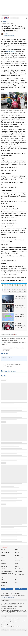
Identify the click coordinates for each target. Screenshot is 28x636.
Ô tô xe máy (3, 563)
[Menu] (2, 18)
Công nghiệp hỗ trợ (19, 569)
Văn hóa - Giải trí (19, 558)
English (3, 577)
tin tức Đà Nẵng (20, 347)
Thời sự (4, 21)
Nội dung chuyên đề (19, 574)
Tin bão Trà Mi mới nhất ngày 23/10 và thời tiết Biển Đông (20, 316)
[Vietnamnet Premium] (4, 547)
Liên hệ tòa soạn (5, 600)
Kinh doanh (17, 549)
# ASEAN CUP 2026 (15, 17)
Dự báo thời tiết (11, 347)
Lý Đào (5, 33)
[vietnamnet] (6, 18)
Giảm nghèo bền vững (6, 571)
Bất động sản (4, 566)
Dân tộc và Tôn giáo (5, 552)
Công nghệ (17, 560)
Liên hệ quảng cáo (6, 616)
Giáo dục (3, 555)
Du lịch (16, 563)
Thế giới (17, 555)
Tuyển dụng (23, 630)
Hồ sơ (16, 577)
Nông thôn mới (18, 571)
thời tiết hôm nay (10, 51)
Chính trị (17, 547)
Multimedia (4, 582)
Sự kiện (20, 588)
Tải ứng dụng (5, 630)
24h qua (3, 585)
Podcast (16, 582)
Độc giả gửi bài (14, 630)
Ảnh (2, 579)
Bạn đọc (16, 566)
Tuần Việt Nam (4, 569)
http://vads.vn (8, 624)
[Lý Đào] (2, 34)
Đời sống (3, 558)
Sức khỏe (3, 560)
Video (16, 579)
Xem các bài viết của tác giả (9, 35)
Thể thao (17, 552)
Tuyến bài (7, 588)
